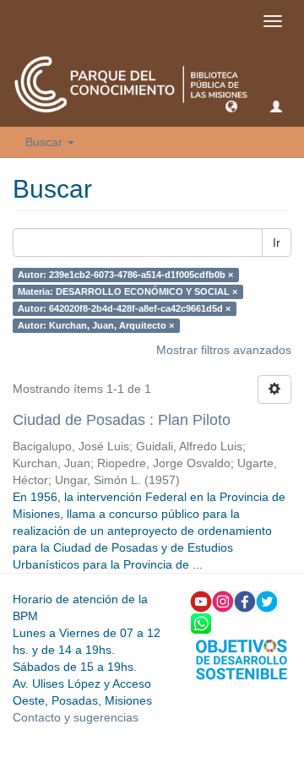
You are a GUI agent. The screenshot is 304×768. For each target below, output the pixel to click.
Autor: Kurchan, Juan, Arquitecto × (96, 325)
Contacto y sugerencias (75, 717)
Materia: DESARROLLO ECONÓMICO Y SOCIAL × (127, 291)
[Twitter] (267, 600)
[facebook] (245, 600)
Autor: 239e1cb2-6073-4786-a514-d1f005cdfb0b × (125, 275)
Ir (276, 242)
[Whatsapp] (201, 622)
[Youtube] (201, 600)
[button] (231, 105)
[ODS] (241, 658)
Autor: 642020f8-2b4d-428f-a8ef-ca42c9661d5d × (124, 308)
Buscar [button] (45, 142)
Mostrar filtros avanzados (223, 350)
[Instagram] (223, 600)
